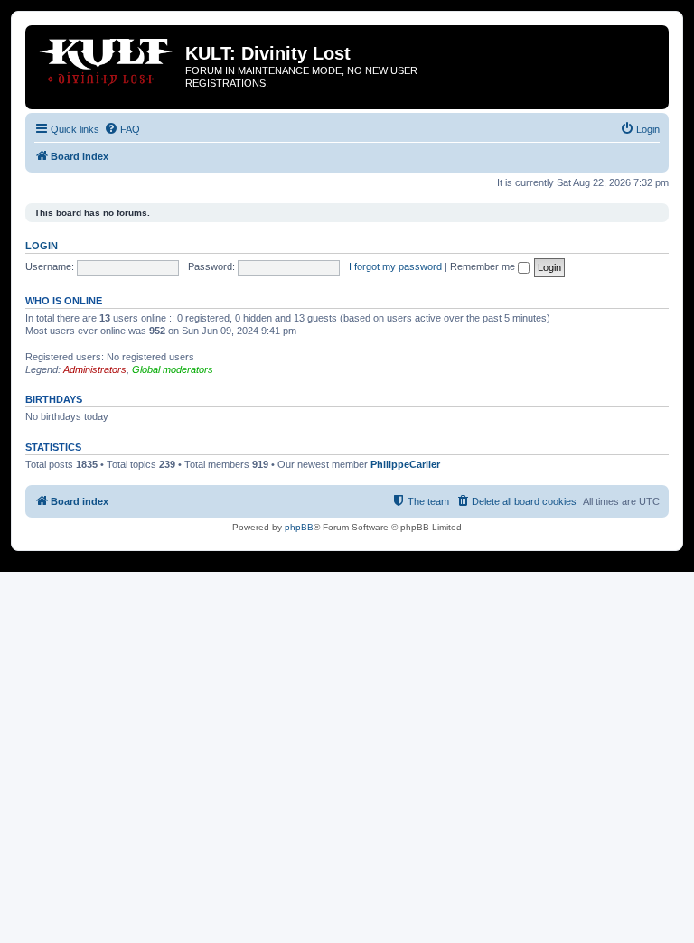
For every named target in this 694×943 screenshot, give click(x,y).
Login (41, 245)
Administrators (95, 369)
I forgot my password (395, 266)
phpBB (299, 527)
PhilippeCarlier (405, 464)
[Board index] (107, 59)
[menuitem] (122, 129)
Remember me (484, 266)
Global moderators (172, 369)
